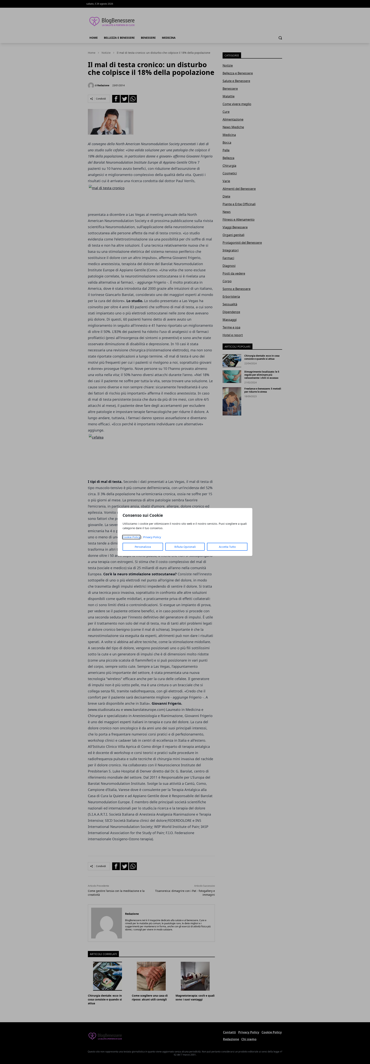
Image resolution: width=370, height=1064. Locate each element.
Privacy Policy (152, 537)
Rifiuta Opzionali (185, 547)
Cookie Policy (131, 537)
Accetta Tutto (227, 547)
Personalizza (143, 547)
